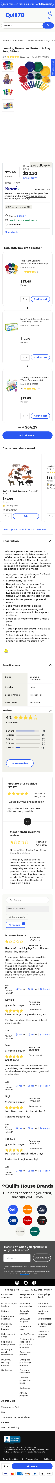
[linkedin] (25, 1282)
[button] (53, 4)
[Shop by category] (3, 15)
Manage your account (8, 1317)
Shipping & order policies (8, 1343)
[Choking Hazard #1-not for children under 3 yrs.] (7, 650)
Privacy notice (32, 1459)
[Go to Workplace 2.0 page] (35, 1232)
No (32, 989)
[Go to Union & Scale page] (20, 1232)
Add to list (13, 232)
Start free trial (42, 189)
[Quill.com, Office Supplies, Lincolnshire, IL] (12, 1440)
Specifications (27, 529)
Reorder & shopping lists (45, 1304)
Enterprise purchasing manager (25, 1362)
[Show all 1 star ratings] (27, 747)
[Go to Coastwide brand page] (27, 1210)
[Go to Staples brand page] (27, 1221)
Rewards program (24, 1312)
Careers (5, 1422)
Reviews (41, 529)
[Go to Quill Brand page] (13, 1210)
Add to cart (32, 1466)
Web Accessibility (10, 1427)
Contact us (6, 1370)
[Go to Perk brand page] (13, 1221)
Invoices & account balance (6, 1326)
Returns (5, 1311)
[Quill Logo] (15, 14)
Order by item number (45, 1325)
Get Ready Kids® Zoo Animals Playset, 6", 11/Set (20, 492)
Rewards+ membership (26, 1304)
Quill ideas (25, 1388)
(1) (42, 747)
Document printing (25, 1353)
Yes (20, 989)
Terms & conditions (11, 1459)
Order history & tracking (9, 1304)
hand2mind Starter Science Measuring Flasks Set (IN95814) (34, 320)
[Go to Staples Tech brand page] (42, 1221)
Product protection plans (25, 1380)
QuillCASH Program (25, 1320)
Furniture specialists (25, 1371)
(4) (43, 730)
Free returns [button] (15, 224)
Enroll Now (30, 177)
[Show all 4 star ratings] (28, 735)
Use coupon (42, 1257)
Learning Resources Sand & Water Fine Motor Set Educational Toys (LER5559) (34, 378)
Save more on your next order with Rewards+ (27, 4)
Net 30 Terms (27, 1334)
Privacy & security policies (6, 1362)
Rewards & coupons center (43, 1334)
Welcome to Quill (10, 1407)
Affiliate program (24, 1394)
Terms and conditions (29, 1266)
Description (10, 529)
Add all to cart (27, 435)
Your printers (44, 1319)
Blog (3, 1412)
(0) (43, 735)
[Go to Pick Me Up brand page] (42, 1210)
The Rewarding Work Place (15, 1417)
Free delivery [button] (11, 509)
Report (46, 989)
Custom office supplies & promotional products (27, 1343)
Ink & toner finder (43, 1312)
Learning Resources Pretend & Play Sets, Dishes (34, 262)
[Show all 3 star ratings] (28, 739)
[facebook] (34, 1282)
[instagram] (17, 1282)
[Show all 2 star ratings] (28, 743)
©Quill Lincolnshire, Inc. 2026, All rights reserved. (24, 1449)
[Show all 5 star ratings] (28, 731)
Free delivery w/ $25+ (20, 207)
